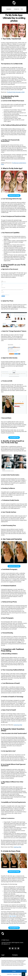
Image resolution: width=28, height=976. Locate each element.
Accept (14, 971)
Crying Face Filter (18, 724)
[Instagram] (15, 948)
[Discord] (18, 948)
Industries (8, 9)
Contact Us (16, 9)
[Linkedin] (10, 948)
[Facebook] (12, 948)
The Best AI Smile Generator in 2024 (16, 92)
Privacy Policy (15, 974)
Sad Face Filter (17, 847)
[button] (22, 9)
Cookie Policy (9, 974)
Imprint (20, 974)
